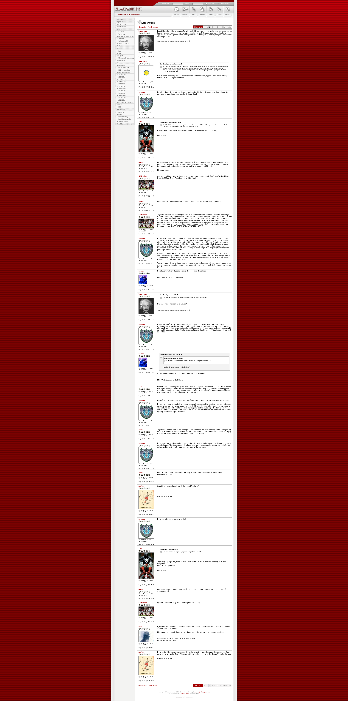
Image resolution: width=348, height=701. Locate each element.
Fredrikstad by (123, 117)
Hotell (120, 114)
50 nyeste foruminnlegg (126, 58)
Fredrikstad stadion (124, 119)
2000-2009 (121, 98)
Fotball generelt (153, 27)
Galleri (119, 46)
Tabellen (121, 39)
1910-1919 (121, 77)
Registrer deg (225, 3)
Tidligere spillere (123, 43)
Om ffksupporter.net (124, 124)
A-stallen (121, 32)
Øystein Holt (185, 693)
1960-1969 (121, 88)
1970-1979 (121, 91)
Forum (119, 48)
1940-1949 (121, 84)
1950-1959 (121, 86)
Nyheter (120, 22)
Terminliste (121, 34)
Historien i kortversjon (125, 102)
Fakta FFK (121, 104)
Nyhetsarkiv (122, 24)
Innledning (121, 65)
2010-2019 (121, 100)
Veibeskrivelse (123, 121)
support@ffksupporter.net (202, 692)
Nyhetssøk (122, 26)
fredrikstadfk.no (123, 14)
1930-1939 (121, 81)
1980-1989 (121, 93)
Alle (230, 27)
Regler (120, 55)
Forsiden (120, 19)
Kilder (120, 107)
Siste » (224, 27)
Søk (119, 53)
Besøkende (121, 109)
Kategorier (142, 27)
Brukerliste (121, 60)
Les (119, 51)
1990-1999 (121, 95)
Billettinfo (121, 112)
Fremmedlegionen (124, 72)
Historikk (120, 63)
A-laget (119, 29)
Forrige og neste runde (125, 36)
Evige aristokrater (124, 68)
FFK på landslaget (124, 70)
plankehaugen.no (134, 14)
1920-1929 (121, 79)
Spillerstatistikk (123, 41)
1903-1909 (121, 74)
